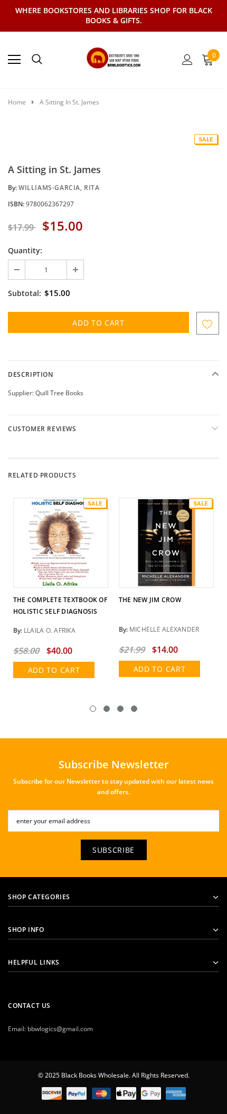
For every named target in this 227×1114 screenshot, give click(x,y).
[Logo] (114, 56)
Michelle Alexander (164, 629)
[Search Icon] (37, 59)
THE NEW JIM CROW (150, 599)
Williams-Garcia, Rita (59, 187)
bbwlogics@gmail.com (60, 1028)
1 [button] (93, 709)
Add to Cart (54, 670)
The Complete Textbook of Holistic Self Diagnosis (60, 605)
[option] (61, 591)
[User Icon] (187, 59)
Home (17, 102)
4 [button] (134, 709)
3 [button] (120, 709)
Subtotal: (24, 293)
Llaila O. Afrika (49, 630)
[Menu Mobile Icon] (14, 59)
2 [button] (106, 709)
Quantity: (25, 250)
